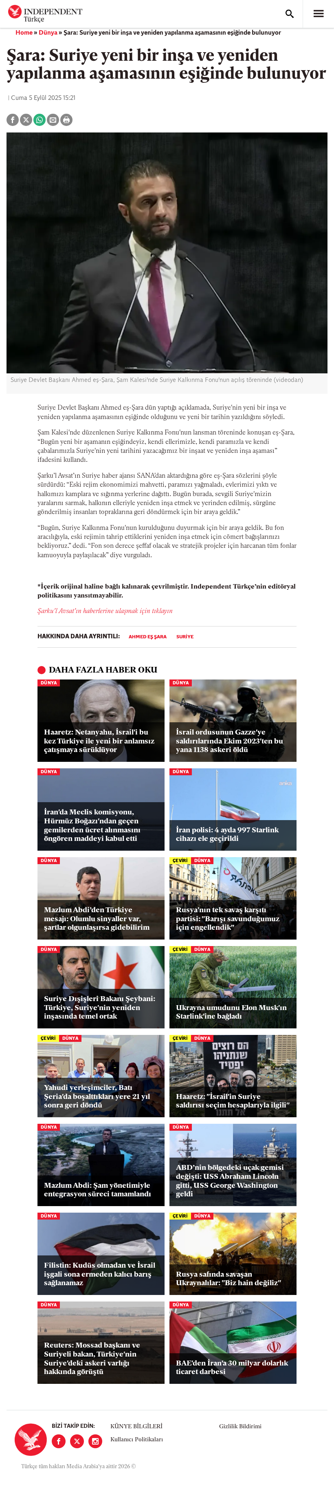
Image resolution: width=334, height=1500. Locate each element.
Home (24, 33)
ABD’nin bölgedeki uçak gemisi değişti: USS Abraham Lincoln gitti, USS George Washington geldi (230, 1181)
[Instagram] (95, 1441)
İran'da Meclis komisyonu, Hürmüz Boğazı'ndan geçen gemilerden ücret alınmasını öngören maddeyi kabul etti (92, 826)
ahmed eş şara (148, 637)
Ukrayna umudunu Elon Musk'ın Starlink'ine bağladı (231, 1013)
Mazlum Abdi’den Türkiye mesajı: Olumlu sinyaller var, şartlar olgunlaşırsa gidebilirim (96, 919)
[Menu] (318, 14)
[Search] (290, 14)
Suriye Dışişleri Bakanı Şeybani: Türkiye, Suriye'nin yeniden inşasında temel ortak (99, 1008)
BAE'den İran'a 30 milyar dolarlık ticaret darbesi (232, 1368)
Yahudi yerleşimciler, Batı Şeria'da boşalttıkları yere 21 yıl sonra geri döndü (97, 1097)
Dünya (48, 33)
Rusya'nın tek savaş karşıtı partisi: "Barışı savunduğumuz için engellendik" (227, 919)
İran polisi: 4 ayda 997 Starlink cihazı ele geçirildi (227, 835)
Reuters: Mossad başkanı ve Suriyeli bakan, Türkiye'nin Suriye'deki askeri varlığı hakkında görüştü (92, 1359)
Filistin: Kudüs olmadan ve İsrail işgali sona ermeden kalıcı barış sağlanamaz (99, 1274)
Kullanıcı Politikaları (136, 1440)
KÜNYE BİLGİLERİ (136, 1427)
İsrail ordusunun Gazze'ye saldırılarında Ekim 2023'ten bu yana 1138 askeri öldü (229, 741)
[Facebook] (59, 1441)
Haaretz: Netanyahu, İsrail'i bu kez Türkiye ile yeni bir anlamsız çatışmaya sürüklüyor (99, 741)
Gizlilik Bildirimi (240, 1427)
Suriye (184, 637)
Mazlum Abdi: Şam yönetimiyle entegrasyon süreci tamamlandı (97, 1190)
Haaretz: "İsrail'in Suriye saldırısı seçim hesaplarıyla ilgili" (233, 1102)
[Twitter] (77, 1441)
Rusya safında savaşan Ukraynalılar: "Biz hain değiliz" (228, 1279)
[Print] (66, 120)
